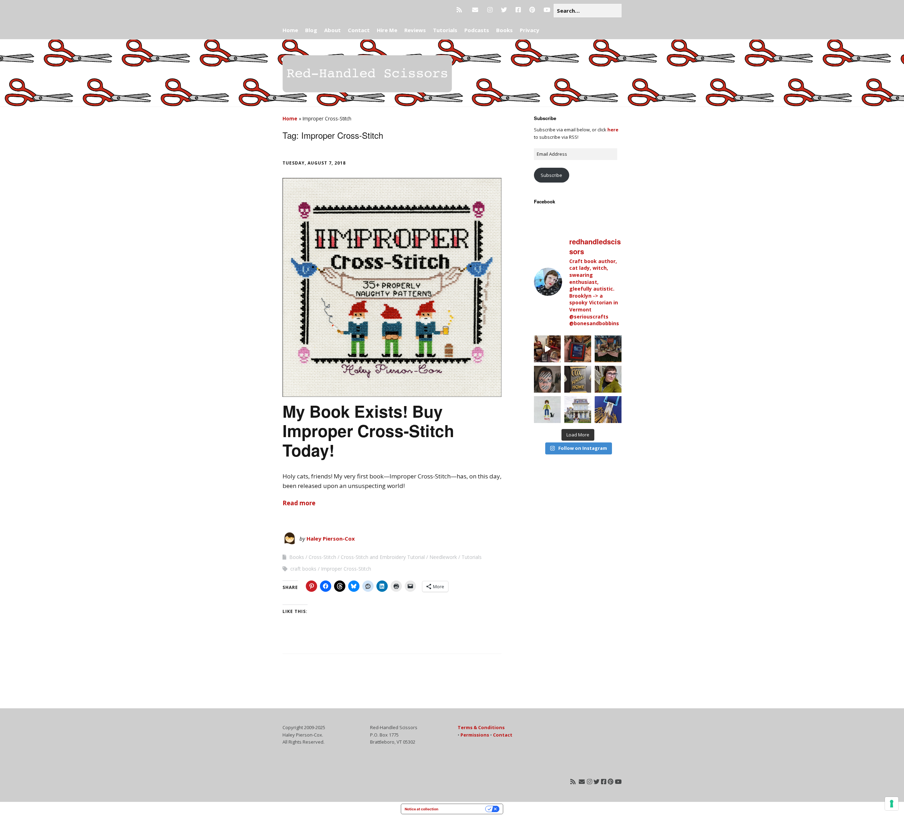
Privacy (529, 30)
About (332, 30)
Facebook (544, 201)
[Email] (475, 9)
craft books (303, 568)
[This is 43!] (608, 379)
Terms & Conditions (481, 727)
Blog (311, 30)
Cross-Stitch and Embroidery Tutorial (383, 557)
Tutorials (445, 30)
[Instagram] (490, 9)
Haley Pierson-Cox (331, 538)
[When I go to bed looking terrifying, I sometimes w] (547, 379)
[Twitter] (504, 9)
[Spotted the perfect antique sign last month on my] (577, 379)
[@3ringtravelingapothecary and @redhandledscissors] (547, 348)
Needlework (443, 557)
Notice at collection (421, 809)
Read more (298, 503)
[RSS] (461, 9)
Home (290, 30)
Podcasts (476, 30)
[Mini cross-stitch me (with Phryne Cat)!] (547, 409)
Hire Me (387, 30)
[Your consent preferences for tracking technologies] (891, 803)
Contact (359, 30)
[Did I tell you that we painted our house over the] (577, 409)
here (612, 129)
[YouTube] (547, 9)
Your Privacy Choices (464, 809)
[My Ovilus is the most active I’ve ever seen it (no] (577, 348)
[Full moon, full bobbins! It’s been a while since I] (608, 409)
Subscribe (551, 175)
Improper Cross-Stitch (346, 568)
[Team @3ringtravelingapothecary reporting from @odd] (608, 348)
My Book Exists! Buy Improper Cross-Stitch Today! (368, 430)
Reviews (415, 30)
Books (504, 30)
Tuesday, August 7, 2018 (314, 163)
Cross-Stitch (322, 557)
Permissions (474, 735)
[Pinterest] (532, 9)
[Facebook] (518, 9)
